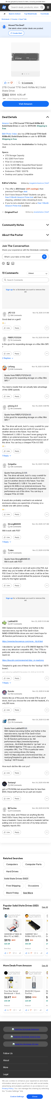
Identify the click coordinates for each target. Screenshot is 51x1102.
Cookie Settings (17, 1096)
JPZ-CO (11, 313)
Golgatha (12, 464)
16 (29, 953)
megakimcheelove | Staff (39, 183)
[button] (11, 82)
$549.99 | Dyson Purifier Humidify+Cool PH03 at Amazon (32, 992)
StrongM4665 (14, 524)
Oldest (31, 273)
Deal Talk (23, 19)
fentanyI (12, 783)
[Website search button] (42, 7)
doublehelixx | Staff (41, 212)
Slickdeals (6, 19)
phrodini (12, 720)
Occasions (33, 885)
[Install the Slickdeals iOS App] (25, 1044)
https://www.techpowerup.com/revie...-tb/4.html (22, 641)
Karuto (11, 691)
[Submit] (5, 280)
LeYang (11, 367)
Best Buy (7, 948)
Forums (14, 19)
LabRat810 (13, 621)
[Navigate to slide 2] (24, 74)
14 (8, 1010)
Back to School (14, 14)
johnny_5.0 (13, 406)
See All (45, 907)
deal (25, 191)
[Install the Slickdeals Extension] (25, 1029)
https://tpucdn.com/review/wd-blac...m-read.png (23, 660)
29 (8, 83)
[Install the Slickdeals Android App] (25, 1036)
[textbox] (22, 257)
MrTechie (12, 808)
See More (28, 892)
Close (34, 1096)
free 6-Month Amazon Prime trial (19, 197)
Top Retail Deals (30, 14)
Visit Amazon (25, 104)
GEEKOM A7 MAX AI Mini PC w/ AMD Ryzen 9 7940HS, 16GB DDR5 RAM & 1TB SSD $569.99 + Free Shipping (13, 935)
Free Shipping (13, 885)
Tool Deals (44, 14)
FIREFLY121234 (14, 338)
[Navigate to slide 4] (29, 74)
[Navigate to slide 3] (27, 74)
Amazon (5, 123)
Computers (12, 864)
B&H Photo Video (9, 134)
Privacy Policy (7, 1088)
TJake (11, 550)
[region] (25, 1090)
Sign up (9, 289)
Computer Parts (33, 864)
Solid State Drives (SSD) (16, 878)
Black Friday (12, 892)
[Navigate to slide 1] (22, 74)
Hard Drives (12, 871)
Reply (17, 328)
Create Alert (17, 33)
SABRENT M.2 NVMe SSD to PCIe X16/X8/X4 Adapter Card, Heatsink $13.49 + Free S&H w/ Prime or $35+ (33, 935)
